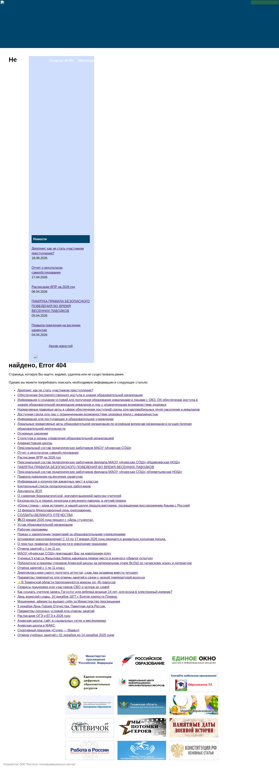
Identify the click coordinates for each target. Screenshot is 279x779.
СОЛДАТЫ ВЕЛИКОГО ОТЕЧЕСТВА (45, 515)
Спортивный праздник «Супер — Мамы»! (48, 630)
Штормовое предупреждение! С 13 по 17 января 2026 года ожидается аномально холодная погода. (91, 539)
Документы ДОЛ (29, 491)
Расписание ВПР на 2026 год (39, 457)
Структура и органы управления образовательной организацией (65, 438)
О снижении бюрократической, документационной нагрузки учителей (69, 496)
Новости (221, 52)
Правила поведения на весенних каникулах (50, 476)
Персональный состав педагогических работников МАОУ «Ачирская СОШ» (74, 448)
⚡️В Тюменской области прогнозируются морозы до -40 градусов (66, 582)
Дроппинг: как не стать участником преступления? (55, 390)
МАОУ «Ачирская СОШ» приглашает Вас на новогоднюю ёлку (64, 553)
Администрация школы (34, 443)
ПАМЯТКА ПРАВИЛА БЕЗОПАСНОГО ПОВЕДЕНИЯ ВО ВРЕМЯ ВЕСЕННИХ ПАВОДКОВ (85, 467)
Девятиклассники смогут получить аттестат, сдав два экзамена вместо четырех (77, 572)
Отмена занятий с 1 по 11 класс (41, 568)
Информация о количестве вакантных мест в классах (57, 481)
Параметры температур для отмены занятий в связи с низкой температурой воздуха (81, 577)
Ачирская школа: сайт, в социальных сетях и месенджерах (61, 620)
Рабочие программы (32, 529)
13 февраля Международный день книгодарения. (54, 510)
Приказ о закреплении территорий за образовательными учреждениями (71, 534)
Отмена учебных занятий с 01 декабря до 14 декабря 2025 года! (65, 635)
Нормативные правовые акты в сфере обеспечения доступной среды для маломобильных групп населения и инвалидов (108, 409)
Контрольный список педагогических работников (54, 486)
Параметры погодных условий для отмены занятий (55, 611)
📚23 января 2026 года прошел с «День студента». (55, 520)
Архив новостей (61, 346)
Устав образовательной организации (45, 524)
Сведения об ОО (61, 52)
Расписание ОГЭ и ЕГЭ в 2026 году (44, 616)
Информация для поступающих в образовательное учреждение (65, 419)
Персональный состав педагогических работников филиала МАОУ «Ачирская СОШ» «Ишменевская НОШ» (98, 462)
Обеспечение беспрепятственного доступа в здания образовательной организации (80, 395)
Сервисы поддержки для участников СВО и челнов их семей (63, 587)
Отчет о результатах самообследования (47, 452)
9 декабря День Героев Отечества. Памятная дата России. (61, 606)
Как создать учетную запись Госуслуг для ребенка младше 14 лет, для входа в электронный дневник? (94, 592)
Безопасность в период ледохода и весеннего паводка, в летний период (71, 500)
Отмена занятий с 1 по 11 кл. (39, 548)
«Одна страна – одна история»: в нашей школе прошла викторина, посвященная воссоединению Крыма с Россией (103, 505)
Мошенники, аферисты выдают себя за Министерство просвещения (68, 601)
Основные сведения (32, 433)
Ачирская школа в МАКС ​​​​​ (36, 625)
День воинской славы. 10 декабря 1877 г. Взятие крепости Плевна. (67, 596)
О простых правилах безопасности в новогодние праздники (62, 544)
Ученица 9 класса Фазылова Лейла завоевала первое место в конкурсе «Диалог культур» (85, 558)
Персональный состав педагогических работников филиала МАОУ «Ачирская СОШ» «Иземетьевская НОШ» (99, 472)
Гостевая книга (200, 52)
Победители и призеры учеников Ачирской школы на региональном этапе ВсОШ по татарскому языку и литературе (104, 563)
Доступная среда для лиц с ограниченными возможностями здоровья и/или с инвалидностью (87, 414)
